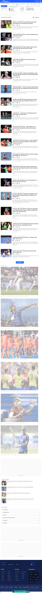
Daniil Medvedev (15, 232)
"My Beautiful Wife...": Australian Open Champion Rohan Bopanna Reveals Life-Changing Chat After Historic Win (25, 87)
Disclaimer (16, 587)
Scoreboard (13, 3)
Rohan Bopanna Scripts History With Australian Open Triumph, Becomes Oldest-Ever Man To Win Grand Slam (25, 167)
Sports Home (2, 14)
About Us (6, 587)
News (17, 3)
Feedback (11, 587)
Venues (38, 3)
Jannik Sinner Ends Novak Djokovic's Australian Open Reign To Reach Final (25, 238)
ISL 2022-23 (18, 571)
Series (9, 571)
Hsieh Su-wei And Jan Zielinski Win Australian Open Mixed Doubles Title (24, 251)
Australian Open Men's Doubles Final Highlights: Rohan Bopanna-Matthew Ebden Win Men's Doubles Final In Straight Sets (25, 195)
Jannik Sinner (15, 41)
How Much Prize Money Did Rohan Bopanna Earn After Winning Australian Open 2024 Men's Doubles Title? (25, 100)
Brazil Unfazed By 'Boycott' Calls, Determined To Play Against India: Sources (20, 481)
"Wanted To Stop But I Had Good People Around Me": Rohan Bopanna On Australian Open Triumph (25, 22)
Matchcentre (18, 580)
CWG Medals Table (6, 512)
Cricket (8, 488)
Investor (20, 587)
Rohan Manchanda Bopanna (17, 29)
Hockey (31, 574)
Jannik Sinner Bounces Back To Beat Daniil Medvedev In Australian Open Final (25, 35)
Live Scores (3, 571)
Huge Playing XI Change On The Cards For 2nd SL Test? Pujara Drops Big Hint (20, 487)
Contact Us (36, 587)
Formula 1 (31, 572)
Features (9, 576)
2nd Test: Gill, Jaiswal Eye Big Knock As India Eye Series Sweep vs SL (18, 493)
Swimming (36, 579)
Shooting (31, 579)
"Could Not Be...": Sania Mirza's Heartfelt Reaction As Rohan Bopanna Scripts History (25, 113)
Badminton (36, 574)
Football (8, 482)
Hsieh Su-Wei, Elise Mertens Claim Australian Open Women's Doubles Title (24, 60)
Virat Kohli (17, 564)
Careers (32, 587)
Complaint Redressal (26, 587)
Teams (3, 578)
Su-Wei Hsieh (15, 258)
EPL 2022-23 (24, 571)
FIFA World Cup (5, 509)
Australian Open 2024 (5, 3)
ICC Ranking (10, 580)
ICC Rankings (5, 520)
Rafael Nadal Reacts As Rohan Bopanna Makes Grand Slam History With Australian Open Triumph (25, 47)
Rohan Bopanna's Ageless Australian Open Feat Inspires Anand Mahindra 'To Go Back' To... (25, 155)
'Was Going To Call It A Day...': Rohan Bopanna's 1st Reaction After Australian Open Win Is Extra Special (24, 127)
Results (9, 573)
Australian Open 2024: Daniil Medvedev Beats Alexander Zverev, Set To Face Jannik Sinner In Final (25, 224)
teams (31, 3)
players (35, 3)
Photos (20, 3)
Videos (24, 3)
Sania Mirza (14, 121)
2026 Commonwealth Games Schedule (9, 517)
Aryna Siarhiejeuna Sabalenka (17, 188)
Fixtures (27, 3)
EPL (2, 9)
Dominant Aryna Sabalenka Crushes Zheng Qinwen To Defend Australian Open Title (25, 181)
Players (9, 578)
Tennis (36, 572)
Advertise (2, 587)
